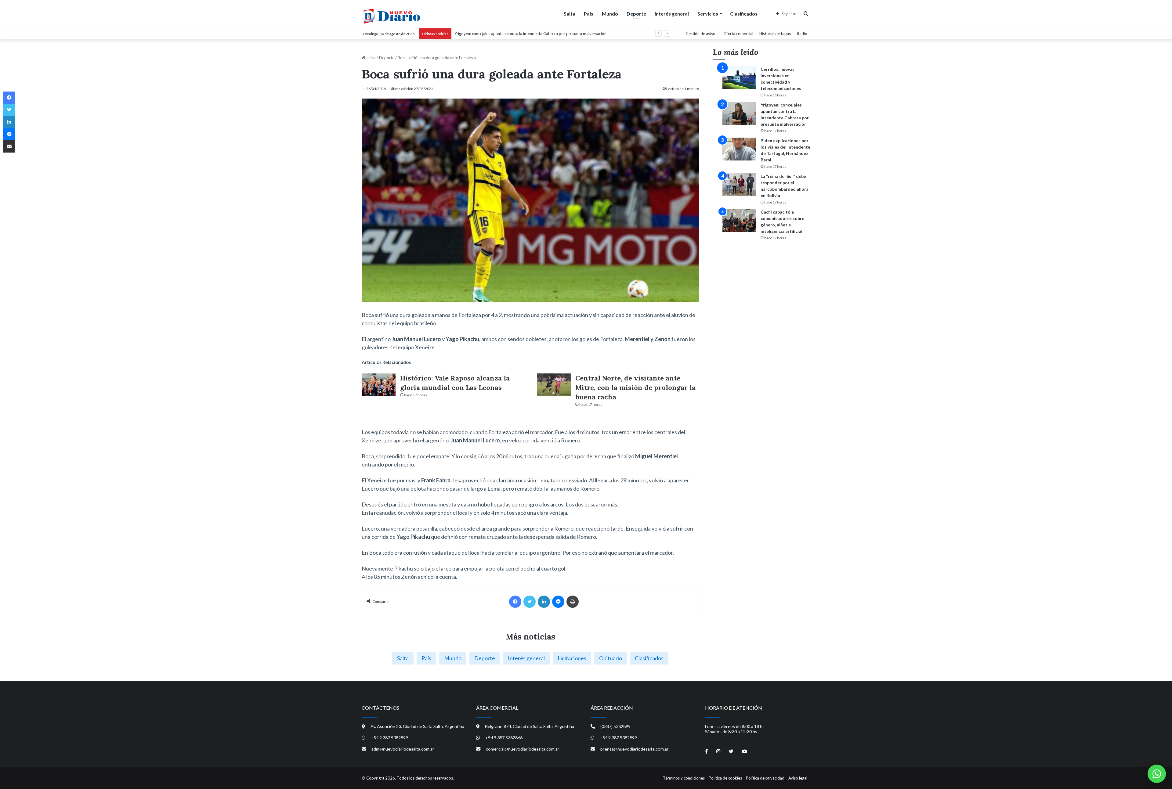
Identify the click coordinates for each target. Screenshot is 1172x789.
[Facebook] (515, 602)
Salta (569, 13)
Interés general (672, 13)
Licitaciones (572, 658)
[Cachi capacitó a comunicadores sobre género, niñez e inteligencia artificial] (739, 220)
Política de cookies (725, 778)
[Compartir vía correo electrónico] (9, 146)
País (588, 13)
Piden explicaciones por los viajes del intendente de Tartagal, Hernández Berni (523, 33)
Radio (802, 33)
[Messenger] (558, 602)
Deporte (636, 13)
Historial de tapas (775, 33)
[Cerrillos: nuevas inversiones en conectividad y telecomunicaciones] (739, 77)
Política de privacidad (765, 778)
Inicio (370, 57)
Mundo (610, 13)
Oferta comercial (738, 33)
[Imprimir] (572, 602)
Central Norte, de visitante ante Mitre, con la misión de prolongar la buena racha (635, 387)
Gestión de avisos (701, 33)
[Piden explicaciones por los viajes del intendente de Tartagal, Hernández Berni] (739, 149)
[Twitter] (529, 602)
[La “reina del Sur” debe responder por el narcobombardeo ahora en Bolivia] (739, 184)
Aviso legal (797, 778)
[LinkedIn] (544, 602)
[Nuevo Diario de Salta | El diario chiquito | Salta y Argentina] (391, 16)
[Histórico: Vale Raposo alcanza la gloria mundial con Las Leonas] (379, 384)
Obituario (610, 658)
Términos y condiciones (684, 778)
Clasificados (744, 13)
